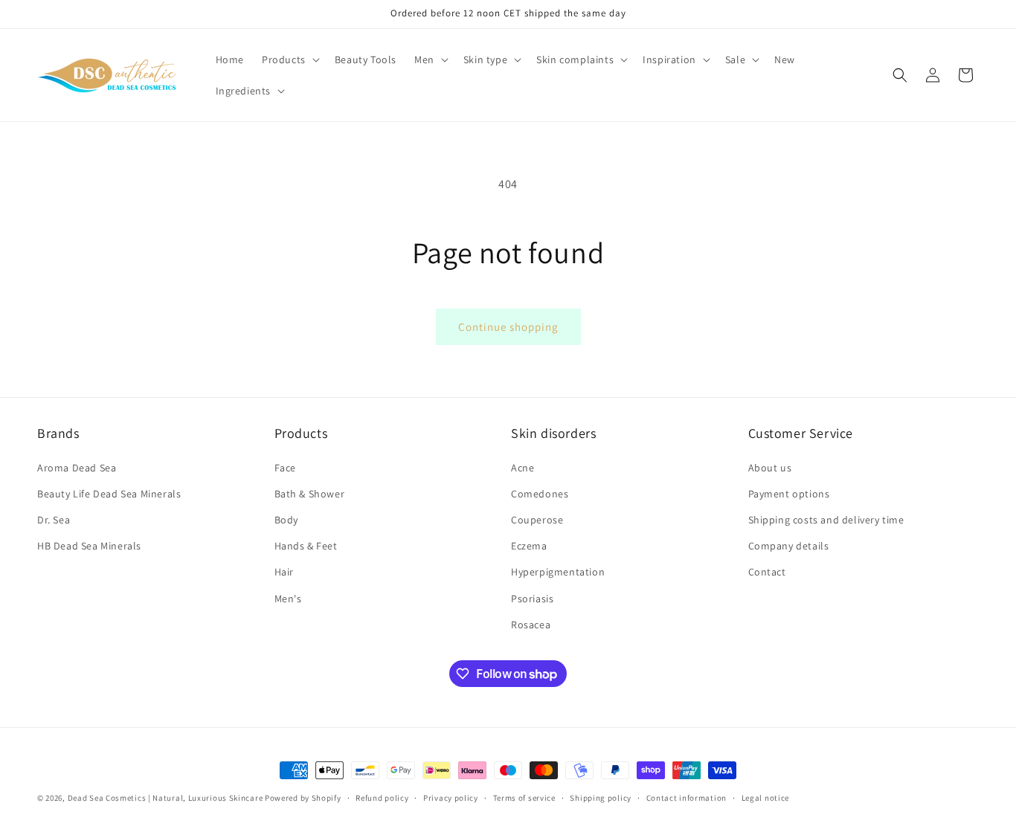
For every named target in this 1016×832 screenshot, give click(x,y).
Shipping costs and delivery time (826, 519)
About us (770, 467)
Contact (767, 571)
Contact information (686, 798)
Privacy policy (450, 798)
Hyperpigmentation (558, 571)
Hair (284, 571)
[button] (289, 59)
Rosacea (530, 624)
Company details (788, 545)
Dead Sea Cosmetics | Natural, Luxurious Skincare (165, 798)
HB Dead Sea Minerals (89, 545)
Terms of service (524, 798)
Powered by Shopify (303, 798)
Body (286, 519)
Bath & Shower (309, 493)
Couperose (537, 519)
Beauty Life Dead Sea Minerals (109, 493)
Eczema (529, 545)
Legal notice (765, 798)
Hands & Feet (306, 545)
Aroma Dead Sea (76, 467)
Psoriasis (532, 598)
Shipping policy (600, 798)
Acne (522, 467)
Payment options (789, 493)
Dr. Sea (53, 519)
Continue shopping (508, 327)
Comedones (539, 493)
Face (285, 467)
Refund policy (382, 798)
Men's (288, 598)
